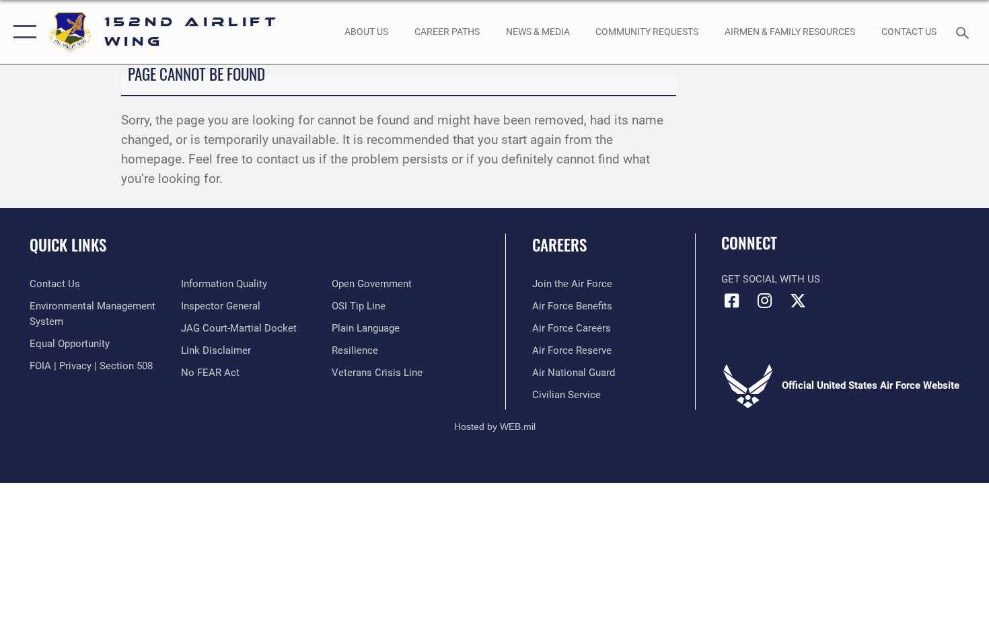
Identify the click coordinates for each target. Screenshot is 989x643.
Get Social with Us (770, 279)
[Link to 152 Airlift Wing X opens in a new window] (798, 301)
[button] (22, 32)
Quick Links (68, 244)
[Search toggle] (964, 31)
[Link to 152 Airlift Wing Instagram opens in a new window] (765, 301)
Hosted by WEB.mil (495, 426)
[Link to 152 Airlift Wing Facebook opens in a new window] (731, 301)
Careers (559, 244)
